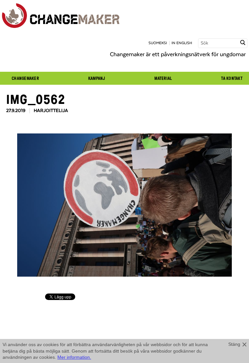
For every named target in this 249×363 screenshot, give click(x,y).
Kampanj (96, 78)
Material (163, 78)
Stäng (234, 344)
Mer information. (74, 357)
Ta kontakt (232, 78)
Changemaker (25, 78)
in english (182, 43)
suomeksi (157, 43)
